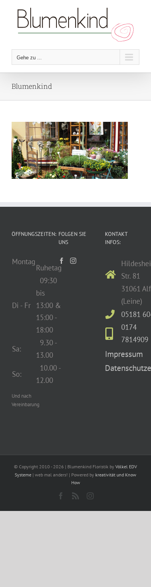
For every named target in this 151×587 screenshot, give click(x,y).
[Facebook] (61, 261)
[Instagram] (73, 261)
